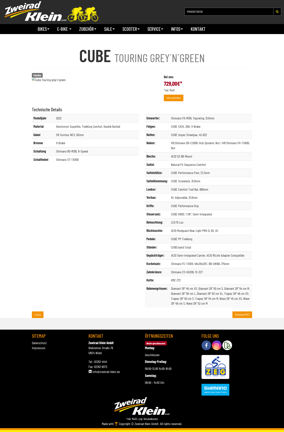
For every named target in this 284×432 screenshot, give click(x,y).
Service (154, 29)
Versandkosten (151, 419)
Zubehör (86, 29)
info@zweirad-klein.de (106, 371)
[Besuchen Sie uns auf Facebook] (206, 345)
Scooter (129, 29)
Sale (108, 29)
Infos (175, 29)
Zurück (37, 314)
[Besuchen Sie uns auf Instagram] (217, 345)
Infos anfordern (173, 97)
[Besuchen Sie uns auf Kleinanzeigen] (227, 345)
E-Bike (63, 29)
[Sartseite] (51, 11)
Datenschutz (39, 343)
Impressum (38, 348)
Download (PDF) (242, 314)
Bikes (42, 29)
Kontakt (198, 29)
